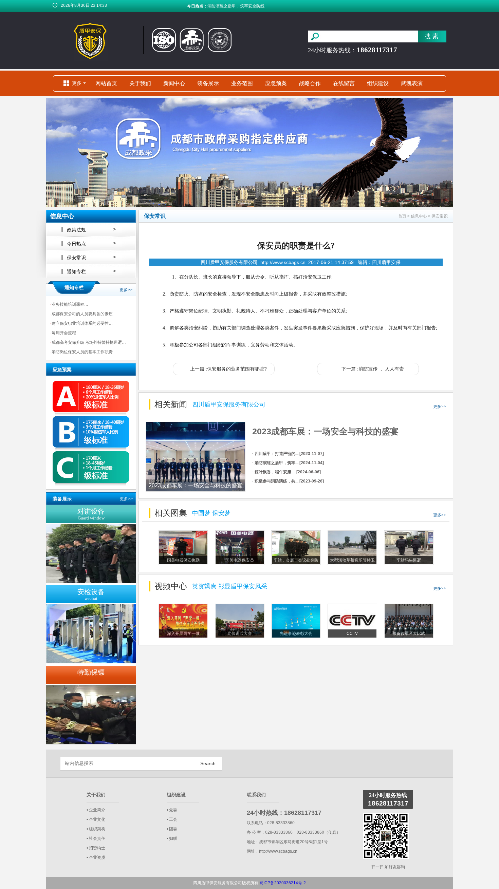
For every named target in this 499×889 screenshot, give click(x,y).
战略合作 (310, 83)
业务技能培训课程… (69, 304)
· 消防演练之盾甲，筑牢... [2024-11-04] (288, 462)
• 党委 (172, 810)
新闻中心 (174, 83)
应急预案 (276, 83)
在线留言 (344, 83)
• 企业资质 (96, 857)
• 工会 (172, 819)
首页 (402, 216)
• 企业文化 (96, 819)
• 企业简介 (96, 810)
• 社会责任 (96, 838)
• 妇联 (172, 838)
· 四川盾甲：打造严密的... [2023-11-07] (288, 453)
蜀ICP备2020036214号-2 (282, 883)
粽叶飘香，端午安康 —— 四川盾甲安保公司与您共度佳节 (259, 6)
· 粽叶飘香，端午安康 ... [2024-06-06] (286, 472)
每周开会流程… (65, 332)
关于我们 (140, 83)
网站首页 (106, 83)
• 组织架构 (96, 829)
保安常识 (439, 216)
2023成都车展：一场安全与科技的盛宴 (325, 431)
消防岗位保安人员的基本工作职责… (83, 351)
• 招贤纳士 (96, 848)
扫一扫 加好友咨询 (388, 867)
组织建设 (378, 83)
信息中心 (419, 216)
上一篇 (228, 369)
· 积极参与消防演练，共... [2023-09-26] (288, 481)
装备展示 (208, 83)
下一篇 (372, 369)
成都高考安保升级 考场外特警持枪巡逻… (88, 342)
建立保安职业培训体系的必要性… (81, 323)
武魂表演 (412, 83)
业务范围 (242, 83)
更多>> (125, 289)
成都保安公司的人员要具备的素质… (83, 313)
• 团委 (172, 829)
